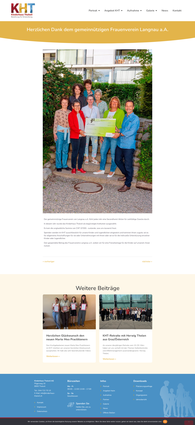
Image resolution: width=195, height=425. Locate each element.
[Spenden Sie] (70, 404)
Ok (165, 421)
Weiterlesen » (53, 356)
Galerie (150, 10)
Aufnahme (133, 10)
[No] (188, 422)
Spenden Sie (82, 403)
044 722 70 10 (44, 390)
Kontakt (177, 10)
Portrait (93, 10)
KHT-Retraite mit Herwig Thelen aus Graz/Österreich (124, 337)
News (165, 10)
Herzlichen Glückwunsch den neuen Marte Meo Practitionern (67, 337)
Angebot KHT (112, 10)
